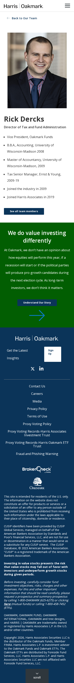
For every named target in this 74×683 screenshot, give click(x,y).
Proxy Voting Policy (37, 424)
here (7, 604)
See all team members (24, 211)
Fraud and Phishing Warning (37, 454)
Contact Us (37, 386)
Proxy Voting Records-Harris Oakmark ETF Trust (37, 444)
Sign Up (50, 352)
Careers (37, 393)
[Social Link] (33, 368)
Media (37, 401)
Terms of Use (37, 416)
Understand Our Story (37, 302)
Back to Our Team (24, 18)
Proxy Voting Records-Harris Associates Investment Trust (37, 433)
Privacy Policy (37, 409)
